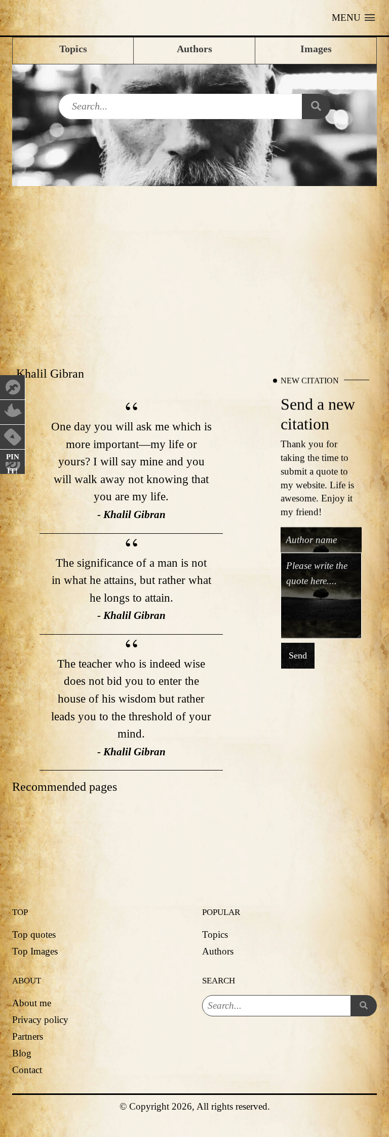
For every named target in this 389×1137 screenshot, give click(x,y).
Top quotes (34, 934)
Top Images (35, 951)
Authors (218, 951)
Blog (21, 1053)
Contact (27, 1070)
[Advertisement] (194, 262)
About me (31, 1003)
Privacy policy (40, 1019)
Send (298, 656)
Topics (215, 934)
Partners (27, 1036)
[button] (353, 17)
